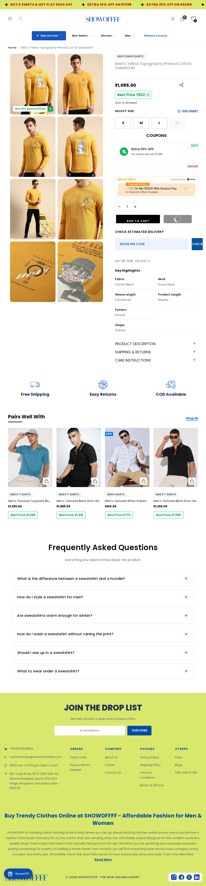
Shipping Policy (150, 765)
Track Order (78, 757)
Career (110, 765)
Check (197, 244)
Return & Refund (151, 785)
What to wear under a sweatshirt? (48, 671)
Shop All (192, 418)
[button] (193, 18)
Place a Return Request (80, 767)
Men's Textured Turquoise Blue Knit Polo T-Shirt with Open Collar (30, 501)
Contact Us (113, 773)
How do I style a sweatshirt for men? (50, 597)
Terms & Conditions (147, 775)
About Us (111, 757)
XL (177, 122)
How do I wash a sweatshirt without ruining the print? (65, 633)
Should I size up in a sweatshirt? (45, 652)
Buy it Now (176, 220)
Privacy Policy (149, 757)
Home (12, 48)
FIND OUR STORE (186, 773)
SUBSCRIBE (139, 730)
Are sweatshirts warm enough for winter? (54, 615)
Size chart (190, 111)
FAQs (178, 757)
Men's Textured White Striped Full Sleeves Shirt (127, 501)
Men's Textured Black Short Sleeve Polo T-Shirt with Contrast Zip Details (79, 501)
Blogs (178, 765)
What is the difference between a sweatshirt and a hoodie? (71, 578)
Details (193, 166)
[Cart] (182, 19)
